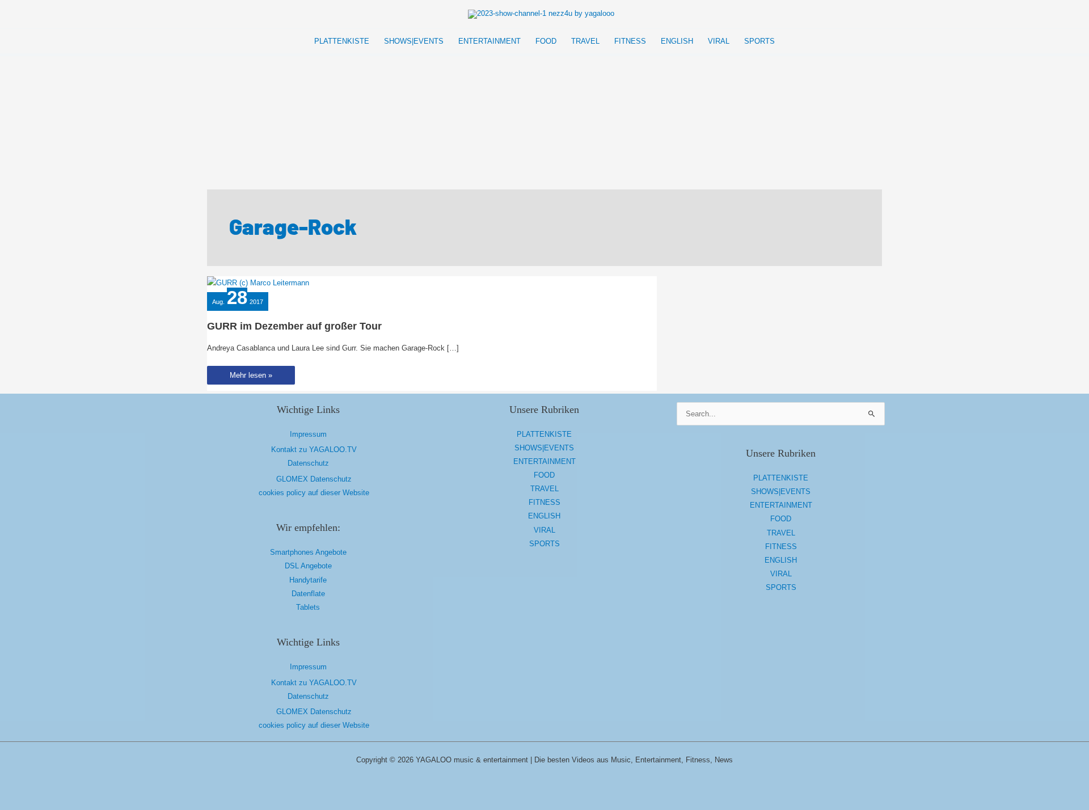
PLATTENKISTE (544, 434)
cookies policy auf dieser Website (314, 492)
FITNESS (544, 502)
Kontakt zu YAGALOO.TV (314, 449)
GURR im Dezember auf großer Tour (294, 326)
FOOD (544, 475)
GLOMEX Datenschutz (314, 479)
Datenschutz (308, 463)
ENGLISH (544, 516)
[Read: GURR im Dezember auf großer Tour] (258, 283)
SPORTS (544, 543)
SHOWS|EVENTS (544, 448)
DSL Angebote (308, 566)
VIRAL (544, 530)
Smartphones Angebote (308, 552)
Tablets (308, 607)
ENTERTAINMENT (544, 461)
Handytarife (308, 580)
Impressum (308, 434)
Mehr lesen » (250, 377)
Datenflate (308, 593)
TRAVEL (544, 488)
